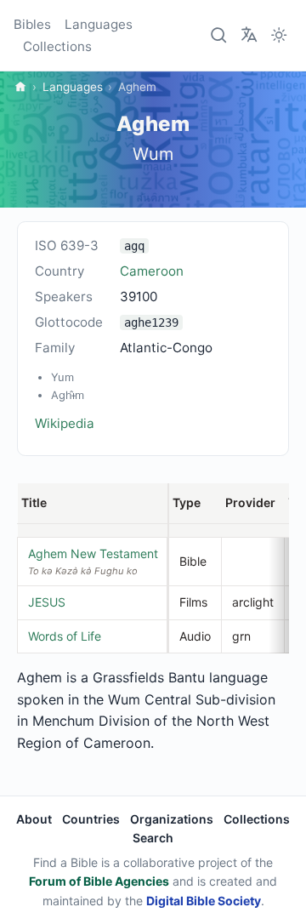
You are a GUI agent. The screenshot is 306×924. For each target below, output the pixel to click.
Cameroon (152, 271)
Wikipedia (64, 423)
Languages (99, 24)
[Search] (219, 35)
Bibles (32, 24)
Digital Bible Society (203, 900)
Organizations (171, 819)
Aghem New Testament (93, 553)
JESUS (46, 602)
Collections (57, 46)
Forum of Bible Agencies (99, 881)
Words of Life (64, 636)
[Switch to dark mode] (278, 35)
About (34, 819)
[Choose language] (249, 34)
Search (153, 837)
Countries (91, 819)
